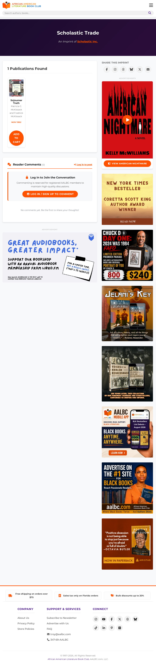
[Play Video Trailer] (127, 120)
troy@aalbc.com (60, 634)
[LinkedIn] (104, 628)
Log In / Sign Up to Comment (52, 194)
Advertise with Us (58, 623)
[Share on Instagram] (115, 69)
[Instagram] (96, 619)
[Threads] (127, 619)
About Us (23, 617)
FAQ (49, 628)
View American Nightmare (129, 163)
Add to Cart (16, 138)
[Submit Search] (149, 13)
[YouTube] (104, 619)
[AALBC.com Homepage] (21, 5)
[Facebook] (112, 619)
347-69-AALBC (59, 639)
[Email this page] (148, 69)
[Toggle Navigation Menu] (151, 5)
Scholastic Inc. (87, 41)
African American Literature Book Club (68, 659)
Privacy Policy (26, 623)
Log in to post (84, 164)
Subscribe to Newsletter (62, 617)
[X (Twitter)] (120, 619)
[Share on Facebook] (107, 69)
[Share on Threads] (123, 69)
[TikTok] (96, 628)
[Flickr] (120, 628)
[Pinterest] (112, 628)
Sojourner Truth (16, 101)
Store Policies (26, 628)
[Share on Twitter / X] (139, 69)
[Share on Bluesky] (131, 69)
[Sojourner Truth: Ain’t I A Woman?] (16, 88)
